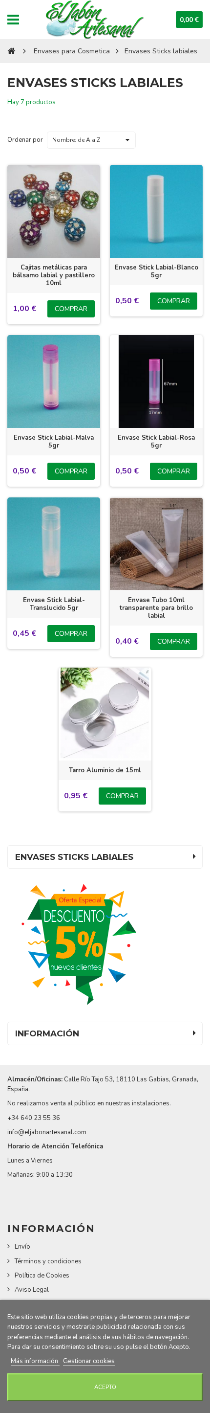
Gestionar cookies (89, 1361)
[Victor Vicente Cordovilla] (94, 19)
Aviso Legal (32, 1289)
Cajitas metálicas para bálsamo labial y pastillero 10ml (54, 275)
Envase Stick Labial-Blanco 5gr (156, 271)
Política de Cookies (42, 1275)
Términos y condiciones (48, 1261)
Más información (35, 1361)
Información (47, 1033)
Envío (22, 1246)
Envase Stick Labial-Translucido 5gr (54, 604)
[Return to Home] (11, 51)
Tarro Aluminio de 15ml (105, 770)
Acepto (105, 1387)
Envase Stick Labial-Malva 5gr (54, 441)
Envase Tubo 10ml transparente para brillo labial (156, 608)
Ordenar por (25, 139)
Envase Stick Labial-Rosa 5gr (156, 441)
